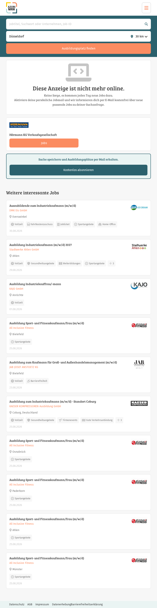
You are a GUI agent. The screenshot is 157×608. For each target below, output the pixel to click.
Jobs (44, 143)
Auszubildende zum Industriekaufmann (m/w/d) (42, 205)
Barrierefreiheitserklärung (87, 604)
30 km (140, 36)
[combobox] (74, 24)
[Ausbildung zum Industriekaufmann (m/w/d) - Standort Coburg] (78, 414)
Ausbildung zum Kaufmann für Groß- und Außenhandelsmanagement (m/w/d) (63, 362)
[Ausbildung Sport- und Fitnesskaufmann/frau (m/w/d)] (78, 335)
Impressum (42, 604)
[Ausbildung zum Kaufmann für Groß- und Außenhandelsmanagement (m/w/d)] (78, 375)
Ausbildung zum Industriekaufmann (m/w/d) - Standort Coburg (52, 401)
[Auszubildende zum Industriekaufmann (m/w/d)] (78, 218)
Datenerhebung (61, 604)
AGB (29, 604)
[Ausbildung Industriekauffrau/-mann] (78, 296)
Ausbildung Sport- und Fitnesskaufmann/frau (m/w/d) (46, 323)
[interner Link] (11, 7)
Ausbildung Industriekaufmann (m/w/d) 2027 (40, 245)
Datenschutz (16, 604)
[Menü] (146, 7)
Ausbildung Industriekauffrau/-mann (35, 284)
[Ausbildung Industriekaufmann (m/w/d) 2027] (78, 257)
